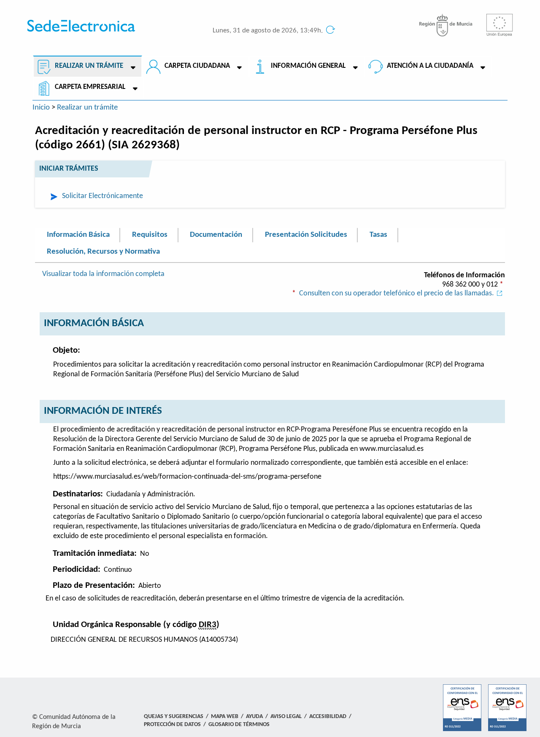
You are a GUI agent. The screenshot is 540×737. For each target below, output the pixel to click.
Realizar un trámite (89, 66)
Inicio (41, 107)
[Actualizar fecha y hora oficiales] (329, 31)
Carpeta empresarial (90, 87)
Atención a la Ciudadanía (430, 66)
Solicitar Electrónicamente (102, 196)
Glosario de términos (239, 724)
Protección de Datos (172, 724)
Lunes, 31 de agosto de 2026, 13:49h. (268, 30)
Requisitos (149, 235)
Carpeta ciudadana (197, 66)
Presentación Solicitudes (306, 235)
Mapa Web (224, 716)
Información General (308, 66)
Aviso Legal (286, 716)
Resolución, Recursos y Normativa (103, 252)
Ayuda (254, 716)
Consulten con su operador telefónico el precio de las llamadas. (396, 293)
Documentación (216, 235)
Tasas (378, 235)
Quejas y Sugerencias (173, 716)
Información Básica (78, 235)
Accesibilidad (327, 716)
